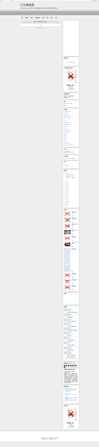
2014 (66, 198)
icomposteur (67, 393)
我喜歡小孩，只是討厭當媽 (71, 355)
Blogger (47, 439)
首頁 (22, 17)
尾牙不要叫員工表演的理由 (71, 321)
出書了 (52, 17)
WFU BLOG (67, 388)
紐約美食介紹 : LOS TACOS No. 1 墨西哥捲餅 (70, 177)
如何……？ (66, 118)
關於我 (26, 17)
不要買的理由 (37, 17)
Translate (72, 152)
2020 (66, 188)
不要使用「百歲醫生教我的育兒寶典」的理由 (74, 326)
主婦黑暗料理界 (67, 130)
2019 (66, 190)
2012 (66, 201)
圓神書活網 (71, 88)
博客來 (71, 86)
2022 (66, 185)
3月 (67, 173)
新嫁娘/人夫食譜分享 (67, 116)
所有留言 (67, 166)
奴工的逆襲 (69, 335)
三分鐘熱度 (27, 5)
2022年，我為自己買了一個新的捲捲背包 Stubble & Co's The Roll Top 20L (71, 400)
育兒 (47, 17)
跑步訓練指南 (66, 122)
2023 (66, 184)
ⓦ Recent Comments (75, 359)
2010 (66, 204)
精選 (43, 17)
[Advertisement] (41, 12)
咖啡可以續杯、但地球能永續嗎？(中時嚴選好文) (74, 312)
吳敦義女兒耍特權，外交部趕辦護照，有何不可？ (74, 330)
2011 (66, 202)
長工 (66, 105)
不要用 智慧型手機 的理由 (71, 340)
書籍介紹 (65, 113)
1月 (67, 180)
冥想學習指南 (66, 143)
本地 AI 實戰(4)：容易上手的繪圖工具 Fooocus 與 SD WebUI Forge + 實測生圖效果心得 (71, 390)
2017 (66, 193)
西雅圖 (65, 126)
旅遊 (65, 133)
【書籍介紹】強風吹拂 (70, 175)
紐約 (56, 17)
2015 (66, 196)
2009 (66, 205)
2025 (66, 172)
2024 (66, 182)
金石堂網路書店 (71, 89)
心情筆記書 (66, 115)
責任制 (31, 17)
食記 (65, 141)
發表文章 (67, 164)
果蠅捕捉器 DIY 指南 (70, 350)
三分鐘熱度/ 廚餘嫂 (68, 103)
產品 (65, 135)
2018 (66, 191)
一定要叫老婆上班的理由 (71, 345)
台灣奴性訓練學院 (70, 317)
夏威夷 (65, 139)
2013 (66, 199)
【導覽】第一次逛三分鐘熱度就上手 (70, 158)
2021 (66, 187)
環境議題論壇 (66, 124)
